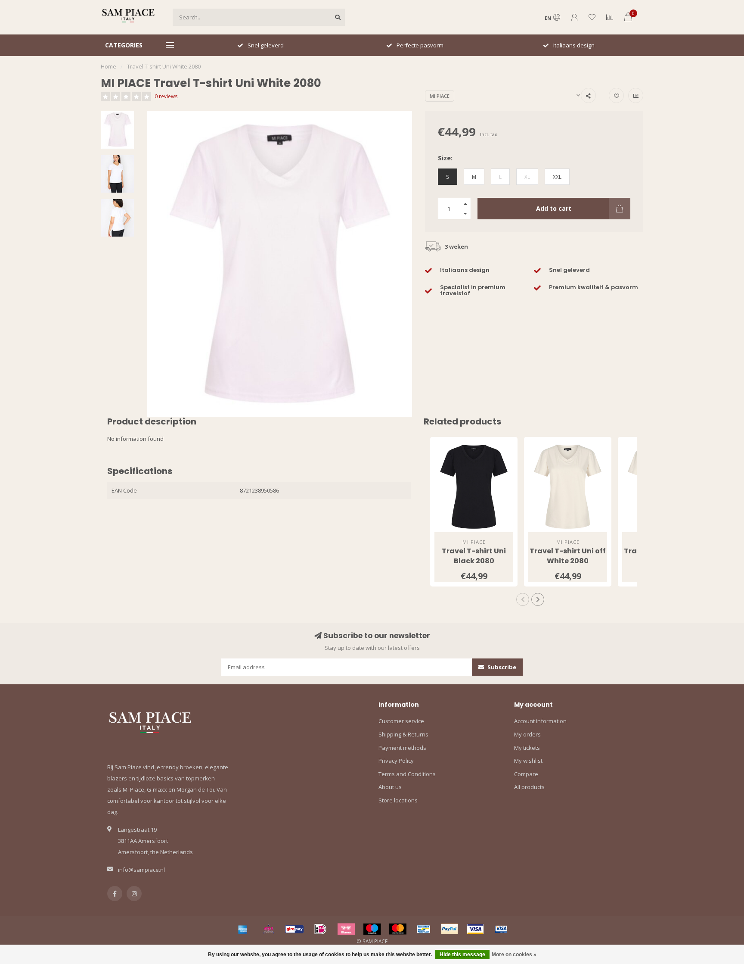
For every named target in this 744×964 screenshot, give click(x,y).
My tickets (527, 748)
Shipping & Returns (403, 734)
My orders (527, 734)
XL (527, 176)
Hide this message (462, 955)
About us (390, 787)
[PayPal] (449, 929)
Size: (445, 157)
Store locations (398, 800)
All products (529, 787)
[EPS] (268, 929)
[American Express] (243, 929)
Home (108, 66)
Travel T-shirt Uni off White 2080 (568, 556)
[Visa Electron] (501, 929)
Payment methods (402, 748)
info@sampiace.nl (141, 870)
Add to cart (553, 208)
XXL (557, 176)
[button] (522, 599)
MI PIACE (440, 96)
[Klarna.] (346, 929)
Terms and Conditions (407, 774)
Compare (526, 774)
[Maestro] (372, 929)
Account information (540, 721)
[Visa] (475, 929)
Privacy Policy (396, 760)
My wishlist (528, 760)
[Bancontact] (423, 929)
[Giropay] (294, 929)
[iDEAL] (320, 929)
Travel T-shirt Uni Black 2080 (474, 556)
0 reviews (166, 96)
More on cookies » (514, 955)
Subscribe (501, 667)
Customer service (401, 721)
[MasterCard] (398, 929)
